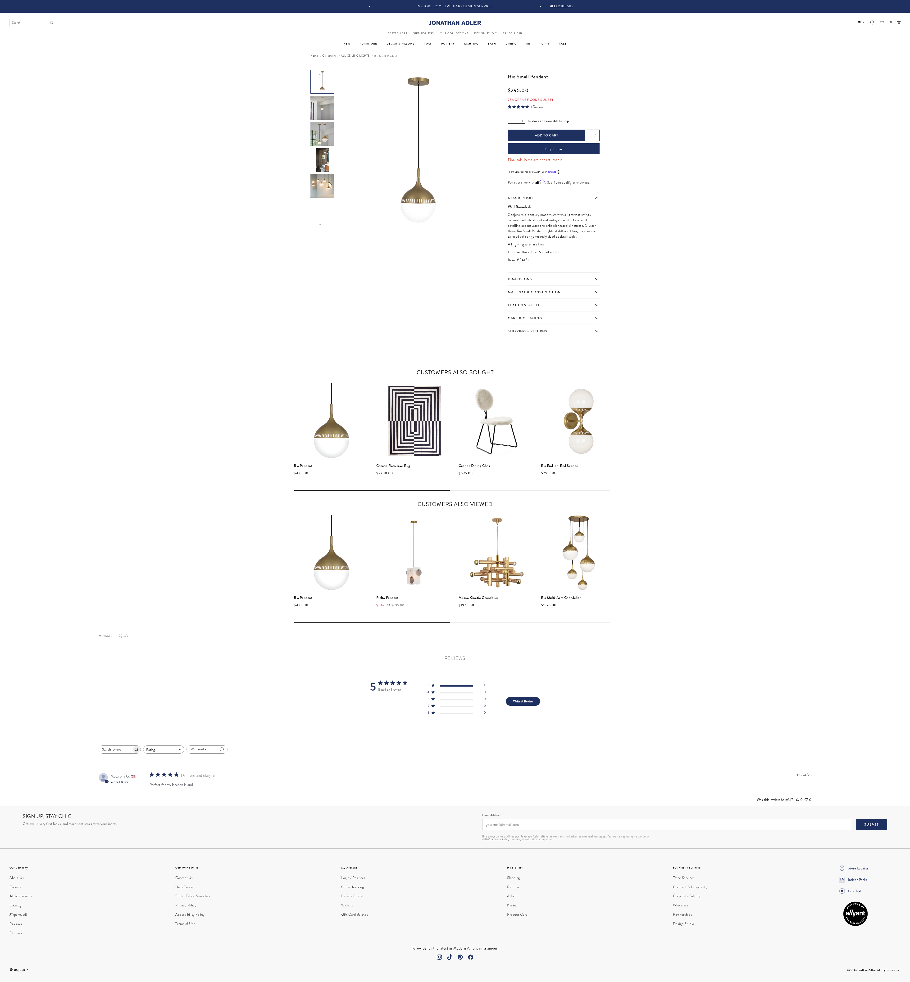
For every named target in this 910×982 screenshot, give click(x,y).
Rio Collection (548, 252)
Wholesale (680, 905)
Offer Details (561, 6)
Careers (15, 887)
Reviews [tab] (105, 635)
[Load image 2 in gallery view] (322, 108)
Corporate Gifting (686, 896)
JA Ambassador (21, 896)
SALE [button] (563, 44)
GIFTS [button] (545, 44)
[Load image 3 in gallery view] (322, 134)
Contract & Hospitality (690, 887)
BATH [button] (492, 44)
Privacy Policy (500, 839)
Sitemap (15, 933)
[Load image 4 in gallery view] (322, 160)
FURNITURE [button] (368, 44)
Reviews (15, 923)
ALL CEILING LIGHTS (355, 56)
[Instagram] (439, 957)
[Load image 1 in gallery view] (322, 81)
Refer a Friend (352, 896)
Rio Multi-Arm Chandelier (561, 597)
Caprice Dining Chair (475, 465)
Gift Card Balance (354, 914)
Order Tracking (352, 887)
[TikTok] (449, 957)
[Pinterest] (460, 957)
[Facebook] (470, 957)
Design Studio (683, 923)
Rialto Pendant (387, 597)
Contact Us (184, 877)
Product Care (517, 914)
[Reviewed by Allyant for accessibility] (855, 914)
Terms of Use (185, 923)
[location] (872, 23)
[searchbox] (115, 749)
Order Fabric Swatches (192, 896)
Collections (329, 56)
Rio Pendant (303, 465)
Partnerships (682, 914)
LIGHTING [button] (471, 44)
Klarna (512, 905)
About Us (16, 877)
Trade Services (684, 877)
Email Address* (491, 815)
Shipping (513, 877)
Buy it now (553, 149)
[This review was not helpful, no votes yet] (806, 799)
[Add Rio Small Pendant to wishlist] (594, 135)
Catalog (15, 905)
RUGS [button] (428, 44)
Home (314, 56)
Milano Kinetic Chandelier (478, 597)
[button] (397, 33)
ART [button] (529, 44)
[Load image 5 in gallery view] (322, 186)
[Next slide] (540, 6)
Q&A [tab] (123, 635)
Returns (513, 887)
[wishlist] (882, 23)
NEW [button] (346, 44)
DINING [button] (511, 44)
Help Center (184, 887)
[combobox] (163, 749)
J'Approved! (18, 914)
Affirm (512, 896)
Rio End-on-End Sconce (559, 465)
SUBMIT (871, 824)
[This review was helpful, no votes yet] (797, 799)
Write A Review (523, 701)
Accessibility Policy (190, 914)
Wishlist (347, 905)
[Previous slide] (369, 6)
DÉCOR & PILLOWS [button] (400, 44)
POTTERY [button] (448, 44)
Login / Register (353, 877)
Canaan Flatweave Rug (393, 465)
